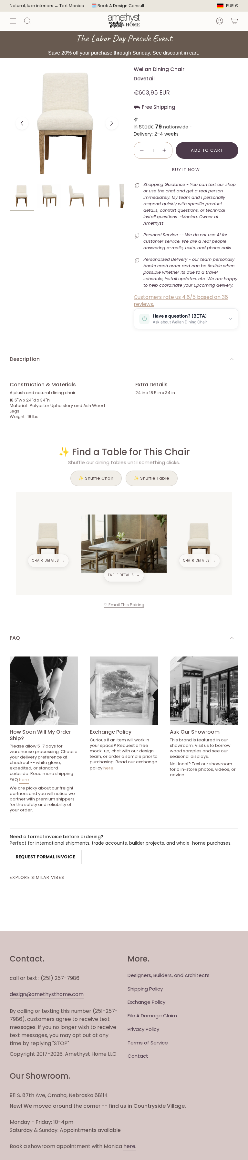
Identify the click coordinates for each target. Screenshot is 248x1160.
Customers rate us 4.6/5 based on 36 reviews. (181, 300)
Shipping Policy (145, 988)
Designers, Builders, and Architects (169, 975)
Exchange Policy (146, 1002)
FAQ (15, 638)
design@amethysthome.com (47, 994)
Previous (22, 123)
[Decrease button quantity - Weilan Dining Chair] (141, 150)
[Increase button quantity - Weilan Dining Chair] (164, 150)
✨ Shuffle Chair (96, 478)
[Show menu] (12, 21)
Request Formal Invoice (45, 857)
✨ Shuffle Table (152, 478)
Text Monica (71, 5)
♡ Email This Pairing (124, 605)
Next (111, 123)
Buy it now (186, 170)
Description (25, 359)
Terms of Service (148, 1042)
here (24, 780)
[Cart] (234, 21)
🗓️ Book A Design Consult (117, 6)
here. (129, 1146)
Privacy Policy (143, 1029)
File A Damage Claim (152, 1015)
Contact (138, 1056)
